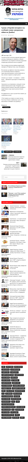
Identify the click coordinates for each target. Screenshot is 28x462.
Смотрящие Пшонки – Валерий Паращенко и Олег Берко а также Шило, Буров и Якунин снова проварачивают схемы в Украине (13, 243)
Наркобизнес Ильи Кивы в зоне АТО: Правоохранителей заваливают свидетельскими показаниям (12, 347)
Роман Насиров (6, 409)
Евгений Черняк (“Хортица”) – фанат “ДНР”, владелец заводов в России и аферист (18, 260)
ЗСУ (3, 393)
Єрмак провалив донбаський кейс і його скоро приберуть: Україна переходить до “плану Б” (6, 128)
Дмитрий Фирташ (20, 391)
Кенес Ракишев (6, 399)
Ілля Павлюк (10, 367)
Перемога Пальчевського (8, 407)
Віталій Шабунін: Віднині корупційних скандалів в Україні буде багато (17, 186)
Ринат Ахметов (20, 407)
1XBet (3, 367)
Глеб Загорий (10, 391)
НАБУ (13, 401)
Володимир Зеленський (18, 388)
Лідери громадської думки (10, 182)
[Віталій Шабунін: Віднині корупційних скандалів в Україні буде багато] (4, 189)
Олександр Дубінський (8, 404)
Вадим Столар (16, 383)
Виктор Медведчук (6, 385)
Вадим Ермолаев (6, 383)
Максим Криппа (6, 401)
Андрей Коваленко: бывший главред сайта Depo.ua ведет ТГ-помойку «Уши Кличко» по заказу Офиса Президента (13, 252)
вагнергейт (16, 417)
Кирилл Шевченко (16, 399)
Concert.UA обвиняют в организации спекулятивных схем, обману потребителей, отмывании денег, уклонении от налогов (13, 329)
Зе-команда (17, 151)
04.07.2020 (5, 35)
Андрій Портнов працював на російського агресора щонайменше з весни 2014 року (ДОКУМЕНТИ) (18, 305)
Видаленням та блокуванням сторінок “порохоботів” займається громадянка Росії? (18, 213)
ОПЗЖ (17, 401)
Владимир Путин (6, 388)
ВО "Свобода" (15, 380)
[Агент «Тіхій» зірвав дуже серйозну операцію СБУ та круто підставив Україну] (18, 121)
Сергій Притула (19, 409)
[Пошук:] (14, 177)
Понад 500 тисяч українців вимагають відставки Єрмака (6, 143)
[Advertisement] (14, 438)
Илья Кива (16, 396)
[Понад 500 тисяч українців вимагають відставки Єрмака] (6, 138)
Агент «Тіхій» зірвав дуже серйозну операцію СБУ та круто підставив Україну (18, 128)
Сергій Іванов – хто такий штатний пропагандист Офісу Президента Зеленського (18, 220)
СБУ (13, 409)
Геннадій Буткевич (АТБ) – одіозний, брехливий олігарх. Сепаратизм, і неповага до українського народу (13, 234)
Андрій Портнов (19, 375)
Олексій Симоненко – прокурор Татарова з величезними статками (18, 206)
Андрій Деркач (14, 372)
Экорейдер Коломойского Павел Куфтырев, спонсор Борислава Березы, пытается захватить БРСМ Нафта (13, 356)
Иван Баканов (17, 393)
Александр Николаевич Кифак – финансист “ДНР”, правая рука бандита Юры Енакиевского (17, 297)
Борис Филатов (6, 380)
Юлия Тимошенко (6, 417)
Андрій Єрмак (8, 151)
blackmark (11, 35)
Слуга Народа (5, 412)
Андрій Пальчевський (7, 375)
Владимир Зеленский (18, 385)
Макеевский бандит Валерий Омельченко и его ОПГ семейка (17, 226)
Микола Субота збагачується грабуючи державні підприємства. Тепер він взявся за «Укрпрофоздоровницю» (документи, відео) (13, 273)
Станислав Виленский (7, 415)
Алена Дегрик (5, 369)
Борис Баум (14, 377)
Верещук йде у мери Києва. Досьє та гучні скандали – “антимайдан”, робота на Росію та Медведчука (18, 290)
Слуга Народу (14, 412)
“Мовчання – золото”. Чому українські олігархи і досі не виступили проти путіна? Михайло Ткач (17, 194)
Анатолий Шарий (15, 369)
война (22, 417)
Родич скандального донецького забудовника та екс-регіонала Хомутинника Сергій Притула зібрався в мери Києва (13, 320)
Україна (17, 415)
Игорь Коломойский (7, 396)
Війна (3, 391)
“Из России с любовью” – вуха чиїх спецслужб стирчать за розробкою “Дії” (18, 312)
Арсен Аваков (5, 377)
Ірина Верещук (18, 367)
